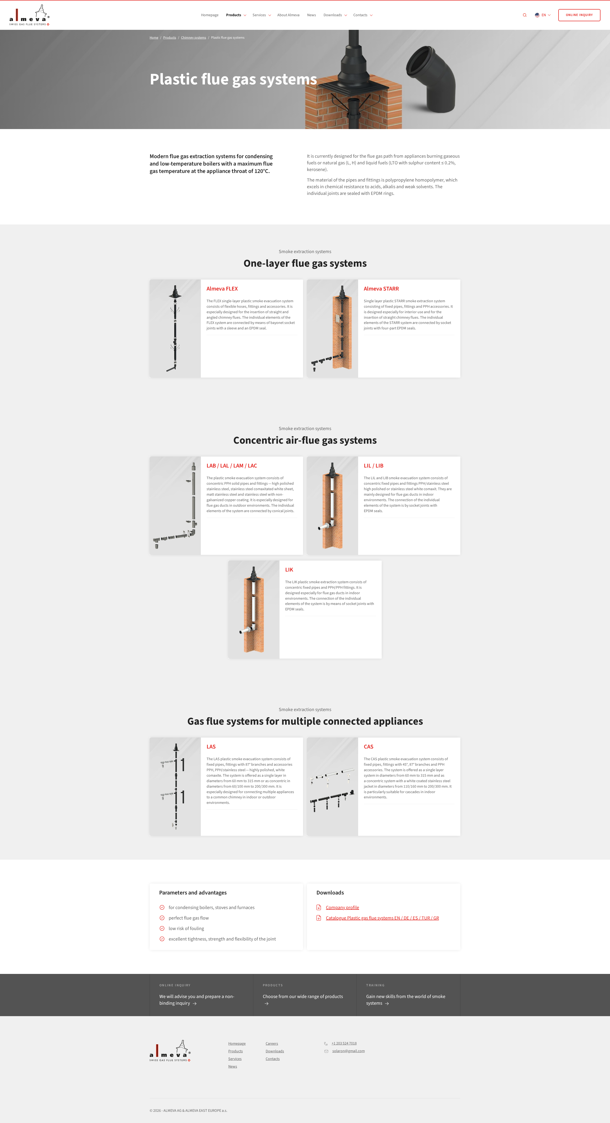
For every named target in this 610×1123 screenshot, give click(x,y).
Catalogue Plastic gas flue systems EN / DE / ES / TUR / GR (382, 918)
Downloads (333, 15)
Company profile (342, 907)
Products (233, 15)
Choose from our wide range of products (303, 996)
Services (259, 15)
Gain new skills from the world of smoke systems (405, 1000)
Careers (272, 1043)
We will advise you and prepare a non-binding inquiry (196, 1000)
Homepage (210, 15)
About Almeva (288, 15)
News (311, 15)
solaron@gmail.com (348, 1051)
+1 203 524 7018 (344, 1043)
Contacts (360, 15)
